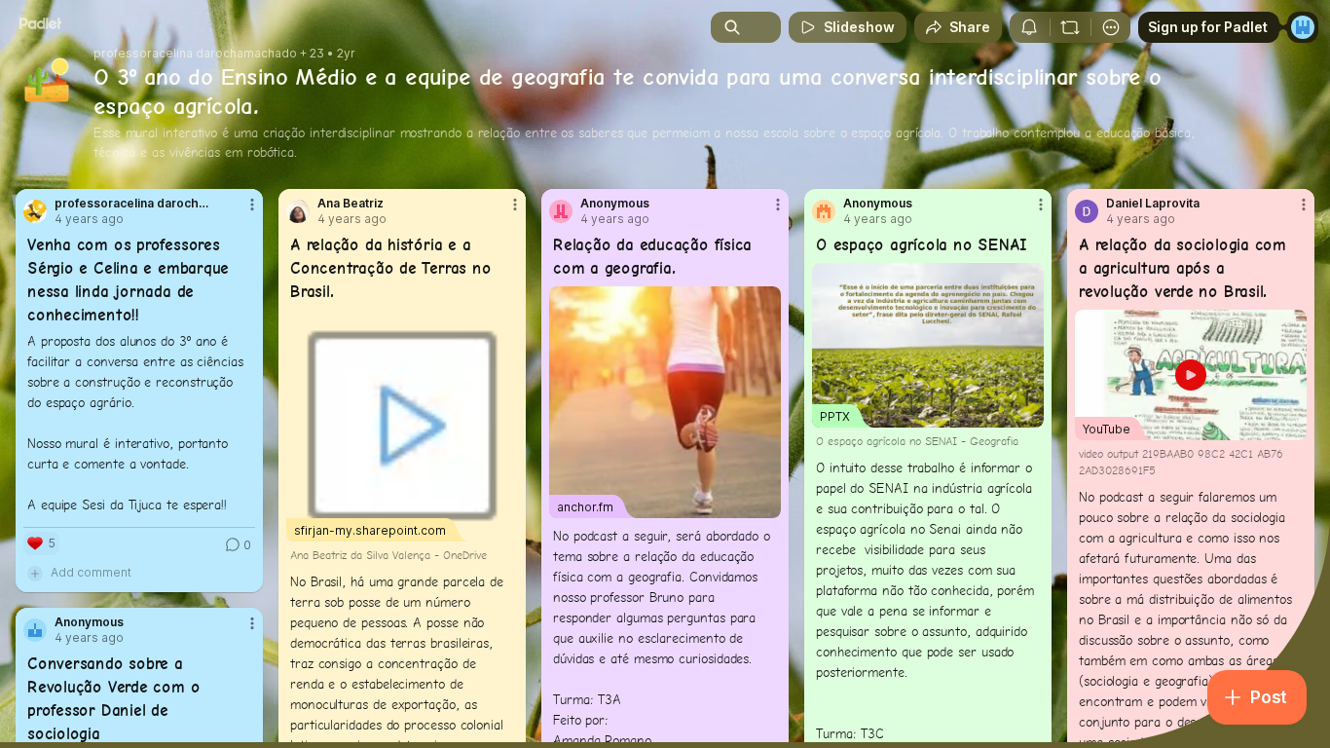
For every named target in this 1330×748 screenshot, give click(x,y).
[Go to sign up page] (1302, 27)
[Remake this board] (1070, 27)
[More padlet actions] (1110, 27)
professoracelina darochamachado (195, 53)
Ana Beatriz (350, 203)
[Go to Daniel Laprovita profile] (1086, 211)
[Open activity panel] (1029, 27)
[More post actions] (252, 204)
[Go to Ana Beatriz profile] (298, 211)
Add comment (91, 572)
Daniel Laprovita (1153, 203)
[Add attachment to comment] (35, 572)
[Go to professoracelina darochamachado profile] (35, 211)
